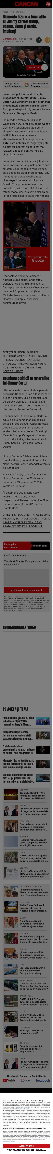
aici (4, 1119)
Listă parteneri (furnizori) (9, 1141)
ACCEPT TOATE (26, 1146)
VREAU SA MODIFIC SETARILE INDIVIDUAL (26, 1150)
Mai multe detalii (24, 1108)
